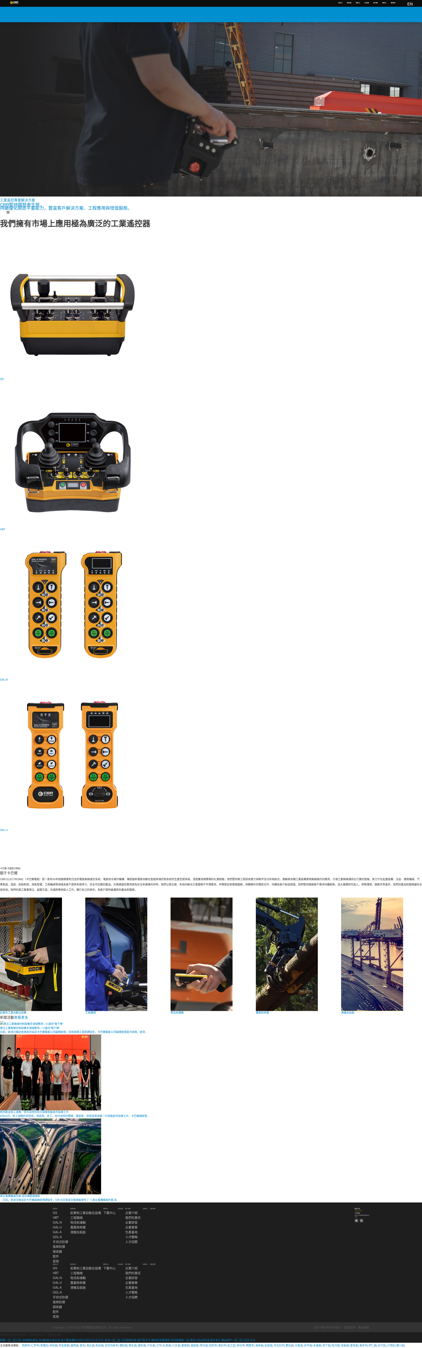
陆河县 (336, 1345)
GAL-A (57, 1232)
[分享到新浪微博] (361, 1220)
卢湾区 (391, 1345)
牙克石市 (279, 1345)
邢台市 (241, 1345)
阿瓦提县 (64, 1345)
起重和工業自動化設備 (85, 1212)
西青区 (44, 1345)
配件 (56, 1256)
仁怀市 (35, 1345)
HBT (56, 1217)
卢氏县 (151, 1345)
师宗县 (204, 1345)
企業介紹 (131, 1212)
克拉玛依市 (111, 1345)
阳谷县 (100, 1345)
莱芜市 (363, 1345)
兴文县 (176, 1345)
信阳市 (213, 1345)
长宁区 (382, 1345)
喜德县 (185, 1345)
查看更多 (21, 1017)
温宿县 (194, 1345)
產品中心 (340, 2)
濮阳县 (123, 1345)
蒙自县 (289, 1345)
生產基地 (131, 1232)
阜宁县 (326, 1345)
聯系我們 (393, 2)
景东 (82, 1345)
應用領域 (349, 2)
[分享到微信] (356, 1220)
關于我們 (375, 2)
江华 (159, 1345)
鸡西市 (26, 1345)
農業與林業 (78, 1227)
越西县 (74, 1345)
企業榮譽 (131, 1227)
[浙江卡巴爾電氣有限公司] (14, 2)
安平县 (308, 1345)
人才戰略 (131, 1237)
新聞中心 (384, 2)
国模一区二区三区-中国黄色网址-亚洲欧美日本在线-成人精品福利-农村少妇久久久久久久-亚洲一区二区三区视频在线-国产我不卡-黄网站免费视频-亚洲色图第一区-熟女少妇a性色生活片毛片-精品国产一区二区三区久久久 (128, 1340)
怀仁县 (373, 1345)
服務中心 (358, 2)
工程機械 (76, 1217)
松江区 (231, 1345)
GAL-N (57, 1222)
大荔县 (299, 1345)
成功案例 (367, 2)
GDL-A (57, 1237)
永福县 (317, 1345)
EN (410, 3)
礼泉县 (167, 1345)
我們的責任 (133, 1217)
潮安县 (142, 1345)
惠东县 (132, 1345)
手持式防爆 (60, 1241)
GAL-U (57, 1227)
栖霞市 (250, 1345)
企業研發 (131, 1222)
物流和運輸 (78, 1222)
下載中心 (109, 1212)
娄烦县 (354, 1345)
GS (55, 1212)
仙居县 (268, 1345)
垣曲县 (345, 1345)
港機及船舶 (78, 1232)
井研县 (53, 1345)
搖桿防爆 (59, 1246)
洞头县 (90, 1345)
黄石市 (222, 1345)
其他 (56, 1261)
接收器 (57, 1251)
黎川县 (400, 1345)
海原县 (259, 1345)
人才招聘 (131, 1241)
